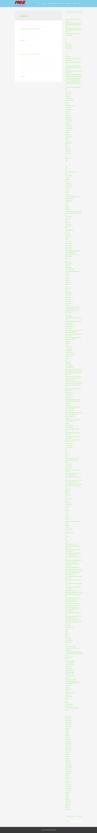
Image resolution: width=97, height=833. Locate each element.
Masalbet (67, 358)
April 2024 (67, 735)
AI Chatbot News (68, 175)
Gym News (67, 305)
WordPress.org (68, 47)
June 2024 (67, 731)
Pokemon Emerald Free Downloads (72, 521)
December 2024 (68, 720)
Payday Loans (68, 495)
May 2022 (67, 779)
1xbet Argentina (68, 117)
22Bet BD (67, 158)
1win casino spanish (69, 100)
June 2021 (67, 796)
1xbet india (67, 134)
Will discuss (67, 677)
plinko (66, 513)
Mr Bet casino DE (68, 443)
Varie (66, 659)
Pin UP (66, 500)
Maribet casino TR (69, 356)
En (65, 286)
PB (65, 496)
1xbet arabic (67, 115)
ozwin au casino (68, 467)
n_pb (66, 451)
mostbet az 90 (68, 363)
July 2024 (67, 730)
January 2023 (68, 764)
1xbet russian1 (68, 153)
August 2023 (67, 750)
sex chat (67, 536)
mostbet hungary (68, 394)
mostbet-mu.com (68, 438)
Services (43, 3)
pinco (66, 508)
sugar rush (67, 636)
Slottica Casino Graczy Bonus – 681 (72, 567)
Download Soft (31, 28)
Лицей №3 (67, 687)
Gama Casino (68, 297)
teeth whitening (68, 642)
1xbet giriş (67, 132)
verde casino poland (69, 662)
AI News (67, 177)
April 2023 (67, 758)
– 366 (66, 54)
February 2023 (68, 762)
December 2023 (68, 743)
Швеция (67, 709)
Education (67, 284)
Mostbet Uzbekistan (69, 427)
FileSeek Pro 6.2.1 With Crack (35, 26)
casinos (66, 258)
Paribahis (67, 493)
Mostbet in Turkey (69, 396)
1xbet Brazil (67, 122)
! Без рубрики (68, 56)
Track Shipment (68, 3)
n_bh (66, 449)
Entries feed (67, 44)
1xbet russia (67, 149)
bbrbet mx (67, 218)
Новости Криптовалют (69, 692)
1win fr (66, 102)
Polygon (67, 523)
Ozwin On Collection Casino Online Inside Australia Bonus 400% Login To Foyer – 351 (73, 486)
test (66, 644)
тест (66, 700)
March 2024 (67, 737)
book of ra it (67, 233)
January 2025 (68, 718)
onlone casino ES (68, 466)
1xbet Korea (67, 137)
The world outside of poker (70, 646)
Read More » (22, 40)
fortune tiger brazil (69, 293)
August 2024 (67, 728)
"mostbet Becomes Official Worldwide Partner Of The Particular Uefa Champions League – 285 (73, 67)
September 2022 (68, 771)
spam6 (66, 634)
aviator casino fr (68, 187)
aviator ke (67, 190)
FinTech (66, 290)
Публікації (67, 694)
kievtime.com (68, 341)
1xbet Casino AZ (68, 124)
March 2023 (67, 760)
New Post (67, 454)
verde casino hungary (69, 660)
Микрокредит (68, 689)
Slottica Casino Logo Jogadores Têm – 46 (73, 569)
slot (66, 538)
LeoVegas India (68, 348)
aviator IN (67, 188)
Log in (66, 42)
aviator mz (67, 192)
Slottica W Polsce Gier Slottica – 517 (72, 607)
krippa (66, 345)
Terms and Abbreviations (53, 3)
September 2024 (68, 726)
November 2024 (68, 722)
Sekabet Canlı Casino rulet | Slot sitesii (73, 19)
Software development (69, 627)
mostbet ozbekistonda (69, 410)
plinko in (67, 515)
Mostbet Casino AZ (69, 392)
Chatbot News (68, 261)
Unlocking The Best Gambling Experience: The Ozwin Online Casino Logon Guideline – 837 (73, 653)
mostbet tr (67, 423)
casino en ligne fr (68, 243)
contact (79, 3)
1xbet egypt (67, 130)
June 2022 (67, 777)
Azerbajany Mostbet (69, 198)
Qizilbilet (67, 525)
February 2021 (68, 801)
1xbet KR (67, 139)
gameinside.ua (68, 299)
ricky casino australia (69, 532)
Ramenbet (67, 527)
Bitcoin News (68, 222)
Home (39, 3)
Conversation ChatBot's (70, 269)
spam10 (66, 631)
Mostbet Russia (68, 418)
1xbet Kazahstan (68, 136)
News (66, 456)
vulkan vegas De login (69, 670)
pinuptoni (67, 511)
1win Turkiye (67, 107)
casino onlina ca (68, 245)
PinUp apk (67, 510)
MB (66, 360)
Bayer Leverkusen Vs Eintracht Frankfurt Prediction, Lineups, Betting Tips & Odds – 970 (73, 213)
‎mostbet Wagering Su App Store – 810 (72, 436)
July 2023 (67, 752)
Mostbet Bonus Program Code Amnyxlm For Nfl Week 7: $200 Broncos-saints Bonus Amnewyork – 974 (73, 378)
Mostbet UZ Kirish (69, 425)
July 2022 (67, 775)
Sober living (67, 625)
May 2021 (67, 797)
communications (68, 267)
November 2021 (68, 788)
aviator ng (67, 194)
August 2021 (67, 792)
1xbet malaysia (68, 141)
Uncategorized (68, 650)
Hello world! (79, 816)
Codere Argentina (68, 263)
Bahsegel (67, 205)
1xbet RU (67, 147)
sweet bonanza (68, 638)
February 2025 (68, 716)
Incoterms (62, 3)
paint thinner (67, 491)
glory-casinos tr (68, 303)
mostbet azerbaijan (69, 365)
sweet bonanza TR (69, 640)
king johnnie (67, 343)
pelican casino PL (68, 498)
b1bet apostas (68, 200)
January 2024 (68, 741)
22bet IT (67, 160)
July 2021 (67, 794)
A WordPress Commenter (70, 816)
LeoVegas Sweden (69, 352)
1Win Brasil (67, 94)
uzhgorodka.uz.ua (68, 657)
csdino (66, 276)
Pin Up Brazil (67, 502)
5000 (66, 168)
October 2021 (68, 790)
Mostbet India (68, 397)
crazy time (67, 274)
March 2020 (67, 805)
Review (66, 530)
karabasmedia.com (69, 324)
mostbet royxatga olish (69, 416)
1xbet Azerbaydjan (69, 120)
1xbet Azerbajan (68, 119)
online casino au (68, 464)
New (66, 453)
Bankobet (67, 207)
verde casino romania (69, 664)
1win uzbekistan (68, 109)
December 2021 (68, 786)
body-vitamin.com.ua (69, 230)
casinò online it (68, 248)
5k (65, 170)
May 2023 (67, 756)
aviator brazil (67, 183)
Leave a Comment (24, 28)
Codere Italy (67, 265)
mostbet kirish (68, 405)
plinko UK (67, 517)
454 (66, 166)
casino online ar (68, 247)
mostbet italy (67, 403)
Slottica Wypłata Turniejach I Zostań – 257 (73, 616)
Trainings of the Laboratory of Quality (72, 648)
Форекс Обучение (69, 706)
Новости (67, 690)
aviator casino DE (68, 185)
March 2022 (67, 782)
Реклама (67, 698)
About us (75, 3)
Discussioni (67, 280)
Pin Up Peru (67, 506)
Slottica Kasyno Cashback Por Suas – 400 (73, 592)
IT (65, 313)
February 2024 (68, 739)
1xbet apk (67, 113)
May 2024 (67, 733)
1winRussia (67, 111)
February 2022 (68, 784)
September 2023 (68, 748)
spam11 (66, 633)
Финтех (66, 702)
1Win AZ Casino (68, 92)
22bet (66, 156)
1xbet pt (66, 145)
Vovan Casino (68, 666)
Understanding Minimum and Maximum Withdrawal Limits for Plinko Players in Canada (73, 30)
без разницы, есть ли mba (70, 679)
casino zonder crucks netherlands (72, 254)
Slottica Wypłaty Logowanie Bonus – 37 (73, 620)
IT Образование (68, 315)
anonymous (67, 179)
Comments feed (68, 46)
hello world (67, 21)
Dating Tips (67, 278)
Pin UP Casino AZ (68, 504)
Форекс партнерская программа (72, 707)
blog (66, 228)
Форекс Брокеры (68, 704)
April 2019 (67, 807)
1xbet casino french (69, 128)
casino (66, 239)
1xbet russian (68, 151)
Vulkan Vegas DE (68, 668)
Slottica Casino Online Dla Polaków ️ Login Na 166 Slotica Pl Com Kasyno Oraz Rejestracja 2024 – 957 (73, 573)
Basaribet (67, 209)
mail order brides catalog (70, 354)
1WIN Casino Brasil (69, 98)
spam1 (66, 629)
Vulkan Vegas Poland (69, 674)
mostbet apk (67, 362)
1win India (67, 104)
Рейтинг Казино (68, 696)
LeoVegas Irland (68, 350)
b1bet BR (67, 202)
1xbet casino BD (68, 126)
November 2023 (68, 745)
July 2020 (67, 803)
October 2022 (68, 769)
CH (66, 260)
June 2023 (67, 754)
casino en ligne (68, 241)
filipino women (68, 288)
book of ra (67, 231)
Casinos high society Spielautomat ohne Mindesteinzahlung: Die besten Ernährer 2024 (73, 25)
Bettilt (66, 220)
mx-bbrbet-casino (69, 447)
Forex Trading (68, 291)
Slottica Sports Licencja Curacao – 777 (73, 605)
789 (66, 173)
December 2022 (68, 765)
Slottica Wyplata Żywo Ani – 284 (71, 618)
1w (65, 90)
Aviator (66, 181)
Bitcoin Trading (68, 224)
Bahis (66, 204)
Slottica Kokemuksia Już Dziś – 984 (72, 598)
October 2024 (68, 724)
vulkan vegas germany (69, 672)
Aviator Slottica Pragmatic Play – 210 (72, 196)
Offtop (66, 462)
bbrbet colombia (68, 216)
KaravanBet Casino (69, 326)
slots (66, 540)
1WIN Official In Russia (69, 105)
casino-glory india (68, 256)
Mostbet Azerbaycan (69, 367)
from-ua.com (67, 295)
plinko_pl (67, 519)
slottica (66, 542)
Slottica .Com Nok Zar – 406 (70, 544)
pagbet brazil (68, 489)
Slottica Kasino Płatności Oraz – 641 (72, 590)
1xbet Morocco (68, 143)
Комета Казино (68, 685)
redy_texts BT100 (68, 529)
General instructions (69, 301)
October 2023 (68, 747)
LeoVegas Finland (68, 346)
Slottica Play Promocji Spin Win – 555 (72, 603)
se (65, 534)
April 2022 (67, 781)
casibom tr (67, 237)
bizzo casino (67, 226)
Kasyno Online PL (68, 328)
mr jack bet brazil (68, 445)
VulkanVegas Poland (69, 676)
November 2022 (68, 767)
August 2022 (67, 773)
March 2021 (67, 799)
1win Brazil (67, 96)
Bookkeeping (68, 235)
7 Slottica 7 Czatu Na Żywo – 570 (71, 171)
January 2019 (68, 809)
